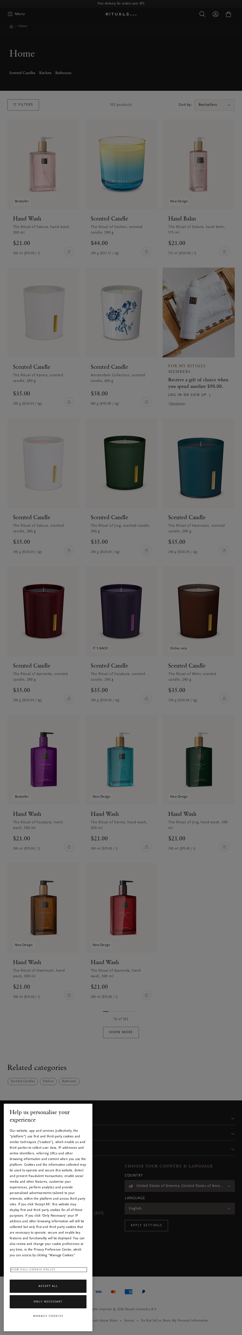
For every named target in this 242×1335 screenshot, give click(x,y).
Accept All (48, 1286)
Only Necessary (48, 1301)
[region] (48, 1217)
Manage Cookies (48, 1316)
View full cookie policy (33, 1269)
